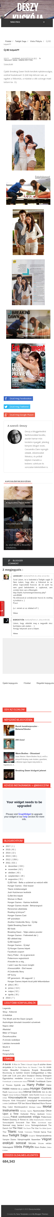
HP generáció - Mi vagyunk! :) (21, 978)
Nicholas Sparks (26, 1111)
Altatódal (7, 1029)
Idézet (20, 1092)
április (11, 994)
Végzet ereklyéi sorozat (27, 1141)
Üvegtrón (32, 1136)
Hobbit (6, 1088)
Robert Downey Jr (11, 1119)
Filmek (32, 1081)
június (11, 988)
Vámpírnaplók (24, 1139)
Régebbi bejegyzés (45, 683)
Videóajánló (8, 1147)
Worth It (6, 1047)
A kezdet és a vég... (16, 961)
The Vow (35, 1128)
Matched (36, 1103)
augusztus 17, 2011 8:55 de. (37, 620)
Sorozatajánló (9, 1123)
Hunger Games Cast (17, 915)
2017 (8, 846)
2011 (8, 863)
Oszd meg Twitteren (19, 406)
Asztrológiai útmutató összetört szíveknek (21, 1022)
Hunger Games (40, 1088)
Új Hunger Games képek (19, 948)
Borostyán (18, 620)
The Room (27, 1128)
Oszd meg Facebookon (21, 398)
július (10, 985)
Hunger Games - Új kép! (19, 945)
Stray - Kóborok (10, 1012)
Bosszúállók (46, 1070)
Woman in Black (15, 899)
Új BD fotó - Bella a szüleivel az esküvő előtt (28, 882)
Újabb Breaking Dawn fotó (19, 925)
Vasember (36, 1139)
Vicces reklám (45, 1143)
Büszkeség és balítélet (13, 1073)
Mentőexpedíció (21, 1107)
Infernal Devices (32, 1091)
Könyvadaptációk (18, 1097)
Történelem (28, 1132)
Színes (28, 1125)
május (11, 991)
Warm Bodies (41, 1147)
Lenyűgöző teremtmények (39, 1100)
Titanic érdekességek (17, 889)
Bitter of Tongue (10, 1033)
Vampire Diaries (10, 1140)
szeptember (14, 876)
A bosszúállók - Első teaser (20, 968)
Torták (21, 1132)
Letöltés (5, 1103)
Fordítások (41, 1081)
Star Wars (32, 1123)
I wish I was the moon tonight (21, 965)
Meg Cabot (8, 1107)
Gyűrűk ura (20, 1085)
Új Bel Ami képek (15, 896)
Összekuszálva (9, 1036)
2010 (8, 998)
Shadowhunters (39, 1120)
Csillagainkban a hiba (41, 1073)
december (13, 866)
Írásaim (25, 1095)
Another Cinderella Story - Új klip (22, 922)
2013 (8, 856)
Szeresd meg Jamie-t (14, 1125)
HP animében (14, 919)
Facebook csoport (16, 952)
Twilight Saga (10, 60)
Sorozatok (21, 1123)
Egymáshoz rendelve (13, 1078)
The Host (18, 1128)
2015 (8, 849)
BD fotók (11, 929)
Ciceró (27, 1073)
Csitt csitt (7, 1075)
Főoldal (27, 683)
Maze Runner (45, 1103)
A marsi (6, 1050)
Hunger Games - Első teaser (21, 886)
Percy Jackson (38, 1114)
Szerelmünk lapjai (44, 1122)
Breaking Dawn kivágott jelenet (30, 770)
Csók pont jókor (19, 1076)
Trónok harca (40, 1132)
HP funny (12, 975)
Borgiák (36, 1070)
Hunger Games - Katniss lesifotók (23, 902)
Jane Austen (34, 1095)
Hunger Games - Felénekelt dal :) (23, 935)
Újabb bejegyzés (10, 683)
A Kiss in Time (18, 1064)
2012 (8, 859)
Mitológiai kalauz (36, 1107)
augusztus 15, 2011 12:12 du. (36, 576)
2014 (8, 853)
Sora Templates (22, 1214)
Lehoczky (18, 576)
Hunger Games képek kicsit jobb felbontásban (29, 981)
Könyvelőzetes (46, 1098)
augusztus (13, 879)
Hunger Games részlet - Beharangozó (25, 905)
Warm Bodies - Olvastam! (27, 753)
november (13, 869)
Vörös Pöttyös (26, 60)
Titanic (12, 1131)
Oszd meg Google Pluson (22, 414)
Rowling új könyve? (16, 912)
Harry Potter (36, 1084)
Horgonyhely (8, 1054)
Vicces (33, 1143)
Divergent (47, 1075)
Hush (5, 1092)
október (12, 872)
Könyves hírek (10, 1101)
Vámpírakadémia (43, 1135)
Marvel (29, 1103)
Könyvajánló (34, 1097)
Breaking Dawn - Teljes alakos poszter (25, 932)
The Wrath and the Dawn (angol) (18, 1019)
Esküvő (48, 1078)
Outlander (25, 1114)
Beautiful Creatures (21, 1070)
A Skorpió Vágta (31, 1064)
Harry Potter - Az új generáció (21, 955)
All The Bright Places (20, 1067)
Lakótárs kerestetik (11, 1043)
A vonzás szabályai (11, 1040)
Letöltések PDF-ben (17, 1103)
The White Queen (45, 1128)
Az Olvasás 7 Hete (35, 1067)
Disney (39, 1075)
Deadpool (31, 1076)
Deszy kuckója (27, 13)
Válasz (15, 613)
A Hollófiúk (7, 1015)
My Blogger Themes (40, 1214)
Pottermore (46, 1117)
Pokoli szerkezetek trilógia (26, 1116)
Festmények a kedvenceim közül (15, 1081)
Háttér (48, 1085)
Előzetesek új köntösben (34, 1078)
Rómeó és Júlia (27, 1120)
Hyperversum (13, 1092)
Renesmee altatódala (17, 909)
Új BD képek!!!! (14, 942)
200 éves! (20, 740)
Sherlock (48, 1120)
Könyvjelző (22, 1101)
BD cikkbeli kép (14, 938)
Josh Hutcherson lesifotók (19, 892)
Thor (5, 1132)
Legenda (7, 1008)
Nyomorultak (39, 1111)
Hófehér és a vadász (20, 1089)
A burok (7, 1064)
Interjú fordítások (15, 1095)
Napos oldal (8, 1026)
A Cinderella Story (16, 971)
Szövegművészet (39, 1125)
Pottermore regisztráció (18, 958)
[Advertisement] (28, 34)
